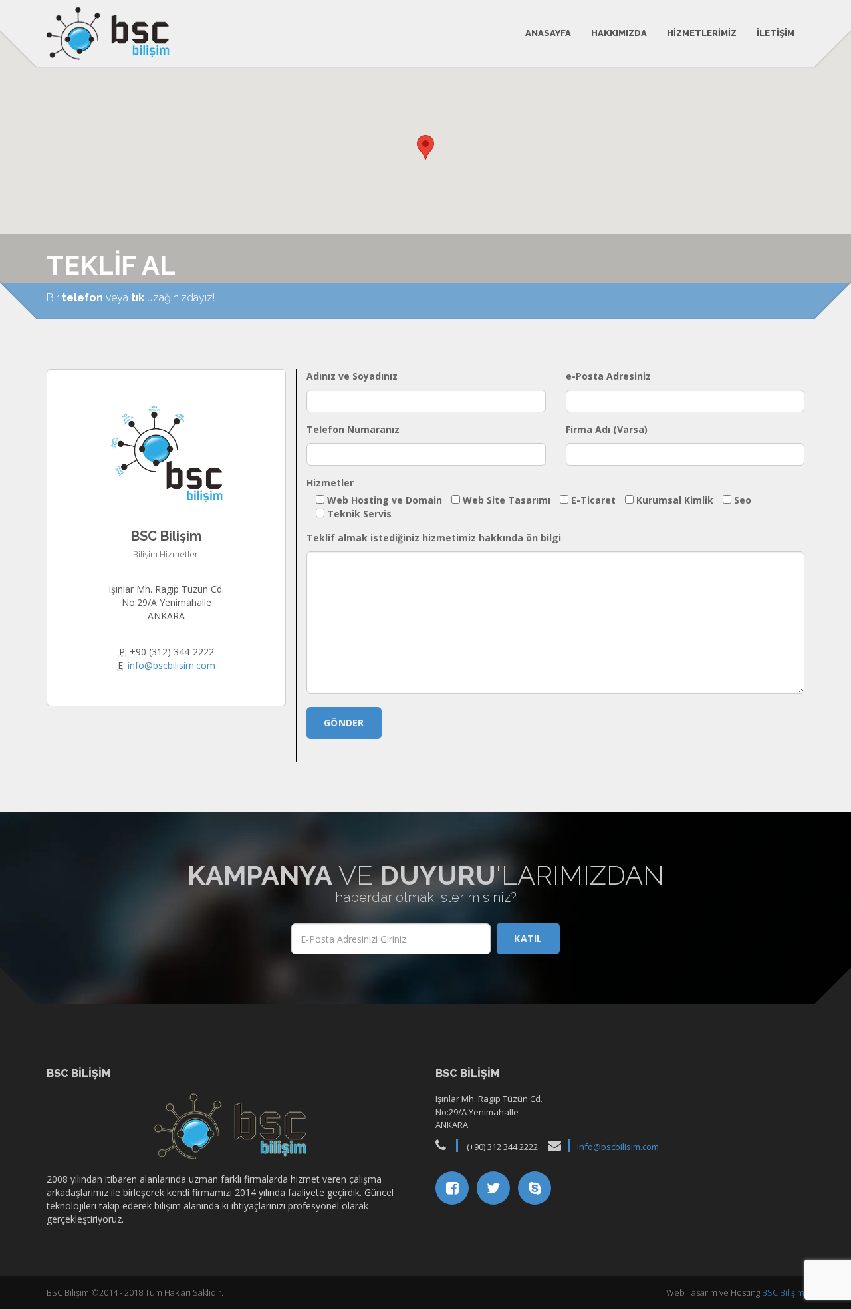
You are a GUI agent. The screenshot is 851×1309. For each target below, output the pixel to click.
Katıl (528, 938)
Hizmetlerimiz (702, 33)
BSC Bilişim (783, 1292)
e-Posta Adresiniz (608, 376)
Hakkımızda (619, 33)
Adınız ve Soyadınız (352, 376)
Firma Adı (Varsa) (607, 429)
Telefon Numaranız (353, 429)
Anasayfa (548, 33)
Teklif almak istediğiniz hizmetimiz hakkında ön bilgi (433, 537)
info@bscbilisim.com (171, 665)
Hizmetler (330, 482)
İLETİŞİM (775, 33)
